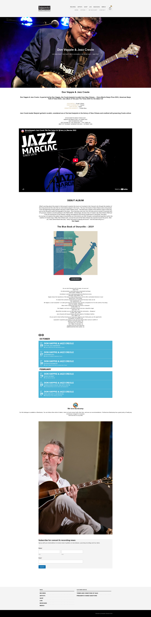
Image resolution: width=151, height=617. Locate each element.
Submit (42, 567)
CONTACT (102, 10)
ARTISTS (80, 7)
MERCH (104, 7)
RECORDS (73, 7)
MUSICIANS (96, 7)
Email (40, 558)
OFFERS (82, 10)
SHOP (85, 7)
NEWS (76, 10)
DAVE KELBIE (73, 106)
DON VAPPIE (71, 103)
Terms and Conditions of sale (87, 593)
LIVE (90, 7)
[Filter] (40, 335)
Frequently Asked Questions (87, 595)
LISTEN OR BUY (75, 279)
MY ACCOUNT (93, 10)
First (39, 554)
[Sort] (43, 335)
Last (62, 554)
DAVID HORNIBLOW (73, 105)
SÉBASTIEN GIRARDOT (71, 108)
